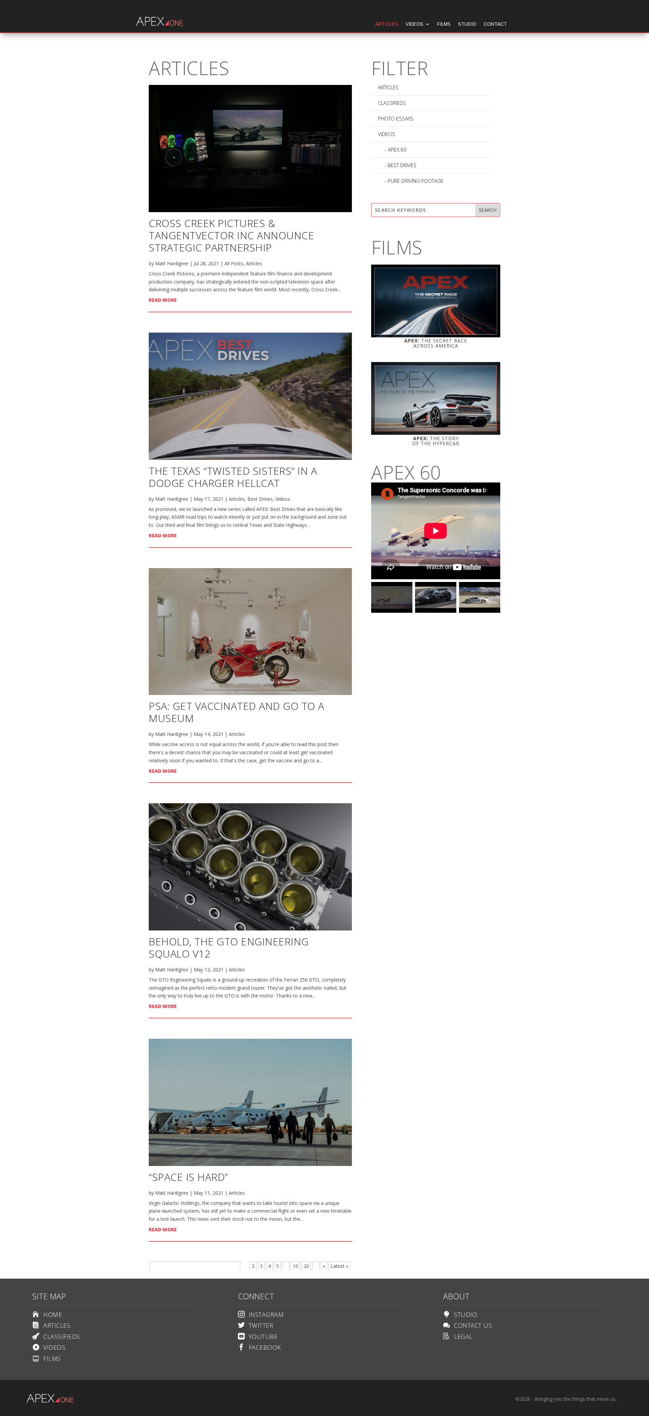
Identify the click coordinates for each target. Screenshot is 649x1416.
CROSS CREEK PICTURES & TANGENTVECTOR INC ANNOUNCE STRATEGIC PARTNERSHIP (231, 235)
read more (163, 300)
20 (306, 1266)
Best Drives (260, 499)
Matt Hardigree (171, 263)
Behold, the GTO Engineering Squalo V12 (229, 948)
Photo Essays (395, 118)
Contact (495, 24)
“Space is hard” (188, 1177)
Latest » (339, 1266)
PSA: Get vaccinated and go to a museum (236, 712)
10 (295, 1266)
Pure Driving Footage (415, 180)
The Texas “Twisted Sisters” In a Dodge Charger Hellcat (233, 477)
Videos (414, 24)
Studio (467, 24)
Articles (386, 24)
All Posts (233, 263)
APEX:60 (397, 149)
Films (444, 24)
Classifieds (392, 102)
